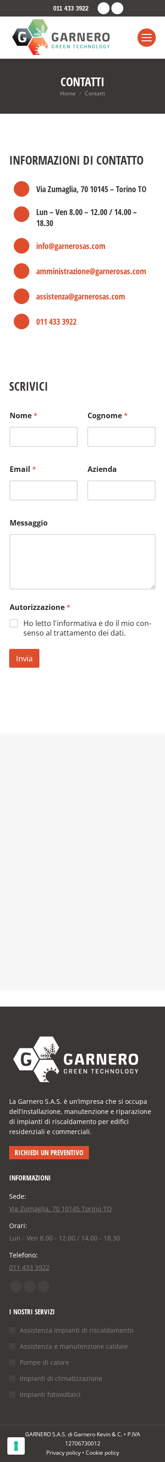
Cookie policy (102, 1452)
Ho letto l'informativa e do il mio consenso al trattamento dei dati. (87, 628)
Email (23, 469)
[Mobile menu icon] (147, 37)
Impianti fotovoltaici (50, 1394)
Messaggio (29, 523)
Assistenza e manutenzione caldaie (74, 1346)
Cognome (108, 415)
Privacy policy (63, 1452)
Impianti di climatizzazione (61, 1378)
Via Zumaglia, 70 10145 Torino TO (60, 1208)
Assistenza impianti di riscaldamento (76, 1330)
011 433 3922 (70, 8)
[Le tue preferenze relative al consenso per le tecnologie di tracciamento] (16, 1446)
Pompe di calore (44, 1362)
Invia (24, 658)
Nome (24, 415)
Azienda (102, 469)
